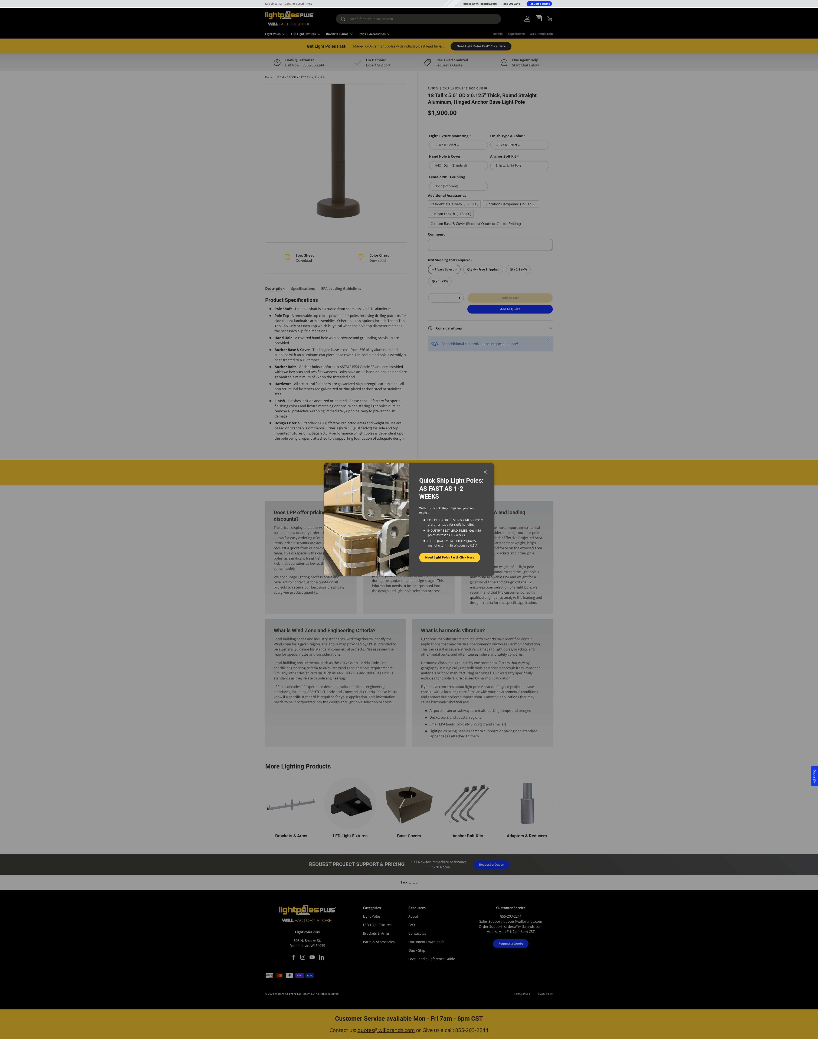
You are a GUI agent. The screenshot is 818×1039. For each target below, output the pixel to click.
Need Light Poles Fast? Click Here (449, 557)
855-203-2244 (511, 4)
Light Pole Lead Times (298, 4)
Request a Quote (539, 4)
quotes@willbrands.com (480, 4)
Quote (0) (815, 776)
